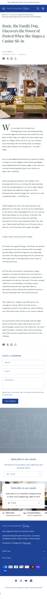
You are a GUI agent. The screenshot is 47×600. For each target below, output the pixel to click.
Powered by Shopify (36, 588)
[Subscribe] (39, 474)
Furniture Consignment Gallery (19, 588)
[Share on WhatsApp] (11, 58)
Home (6, 15)
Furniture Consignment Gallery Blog (21, 15)
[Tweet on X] (7, 58)
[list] (23, 515)
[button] (3, 8)
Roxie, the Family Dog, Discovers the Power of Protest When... (22, 17)
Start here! (27, 543)
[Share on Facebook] (3, 58)
